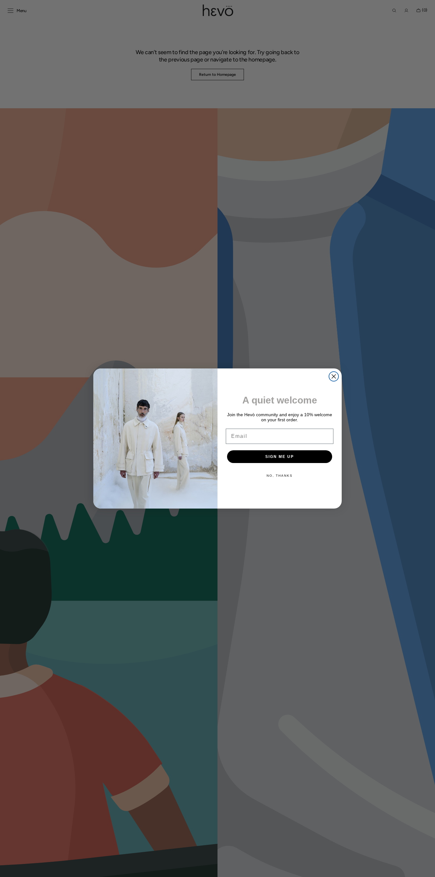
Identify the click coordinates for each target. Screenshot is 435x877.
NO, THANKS (280, 475)
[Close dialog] (334, 376)
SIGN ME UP (279, 456)
